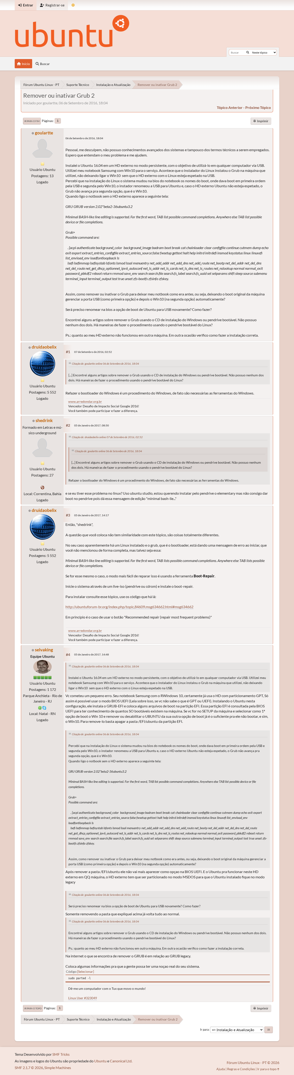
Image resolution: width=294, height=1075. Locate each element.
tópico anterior (230, 107)
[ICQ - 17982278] (40, 707)
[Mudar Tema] (73, 5)
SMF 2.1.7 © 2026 (29, 1067)
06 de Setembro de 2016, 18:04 (84, 138)
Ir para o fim (32, 121)
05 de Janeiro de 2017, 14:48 (91, 654)
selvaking (44, 649)
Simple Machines (57, 1067)
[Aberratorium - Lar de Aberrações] (42, 487)
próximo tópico (258, 107)
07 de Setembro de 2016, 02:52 (93, 351)
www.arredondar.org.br (85, 401)
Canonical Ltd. (121, 1061)
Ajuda (220, 1069)
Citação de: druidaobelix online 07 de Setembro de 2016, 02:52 (107, 437)
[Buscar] (247, 52)
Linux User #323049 (82, 998)
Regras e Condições (241, 1069)
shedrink (44, 420)
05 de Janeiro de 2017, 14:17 (91, 515)
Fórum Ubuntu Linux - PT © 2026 (253, 1062)
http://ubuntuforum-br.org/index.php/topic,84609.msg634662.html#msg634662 (129, 606)
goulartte (44, 132)
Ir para (204, 1029)
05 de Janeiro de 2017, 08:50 (91, 425)
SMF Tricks (61, 1054)
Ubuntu (100, 1061)
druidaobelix (44, 346)
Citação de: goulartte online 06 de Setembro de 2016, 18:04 (105, 363)
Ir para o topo (33, 1008)
